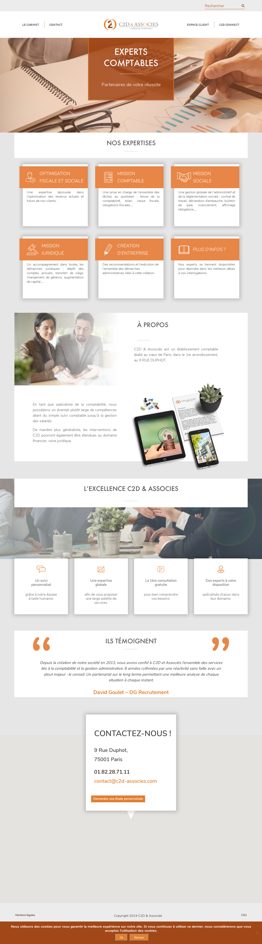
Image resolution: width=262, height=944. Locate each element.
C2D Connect (229, 25)
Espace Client (198, 25)
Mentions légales (25, 915)
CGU (244, 915)
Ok (121, 937)
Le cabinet (30, 25)
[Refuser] (257, 933)
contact (56, 25)
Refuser (139, 937)
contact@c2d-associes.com (125, 781)
